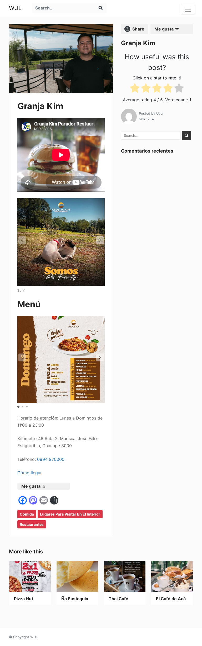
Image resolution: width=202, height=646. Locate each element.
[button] (100, 240)
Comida (27, 514)
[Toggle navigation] (188, 9)
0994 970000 (50, 459)
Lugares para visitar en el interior (70, 514)
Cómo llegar (29, 472)
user (160, 113)
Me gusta (31, 486)
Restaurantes (32, 524)
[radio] (135, 89)
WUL (15, 7)
